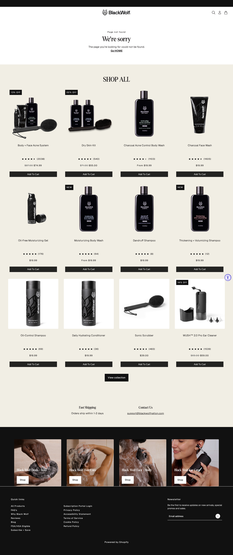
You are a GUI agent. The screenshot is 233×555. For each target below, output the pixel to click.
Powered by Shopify (117, 542)
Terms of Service (73, 518)
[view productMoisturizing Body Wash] (89, 209)
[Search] (213, 12)
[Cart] (226, 12)
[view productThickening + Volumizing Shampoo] (200, 209)
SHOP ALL (116, 79)
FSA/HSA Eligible (20, 526)
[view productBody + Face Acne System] (33, 114)
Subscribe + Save (21, 530)
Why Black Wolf (20, 514)
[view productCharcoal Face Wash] (200, 114)
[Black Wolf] (116, 13)
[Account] (219, 12)
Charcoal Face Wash (200, 145)
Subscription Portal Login (78, 506)
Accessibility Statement (77, 514)
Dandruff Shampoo (144, 240)
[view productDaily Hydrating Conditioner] (89, 304)
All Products (18, 506)
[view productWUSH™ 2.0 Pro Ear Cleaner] (200, 304)
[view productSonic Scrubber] (144, 304)
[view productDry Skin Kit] (89, 114)
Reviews (15, 518)
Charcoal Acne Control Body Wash (144, 145)
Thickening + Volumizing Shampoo (199, 240)
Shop (23, 479)
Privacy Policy (72, 510)
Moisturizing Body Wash (88, 240)
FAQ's (14, 510)
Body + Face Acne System (33, 145)
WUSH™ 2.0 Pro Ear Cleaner (200, 335)
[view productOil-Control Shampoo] (33, 304)
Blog (13, 522)
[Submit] (217, 516)
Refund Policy (71, 526)
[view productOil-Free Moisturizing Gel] (33, 209)
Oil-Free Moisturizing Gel (33, 240)
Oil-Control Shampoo (33, 335)
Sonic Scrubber (144, 335)
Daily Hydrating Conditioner (88, 335)
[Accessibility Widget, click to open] (227, 277)
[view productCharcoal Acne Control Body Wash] (144, 114)
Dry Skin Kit (89, 145)
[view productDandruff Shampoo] (144, 209)
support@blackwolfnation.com (145, 413)
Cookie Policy (71, 522)
